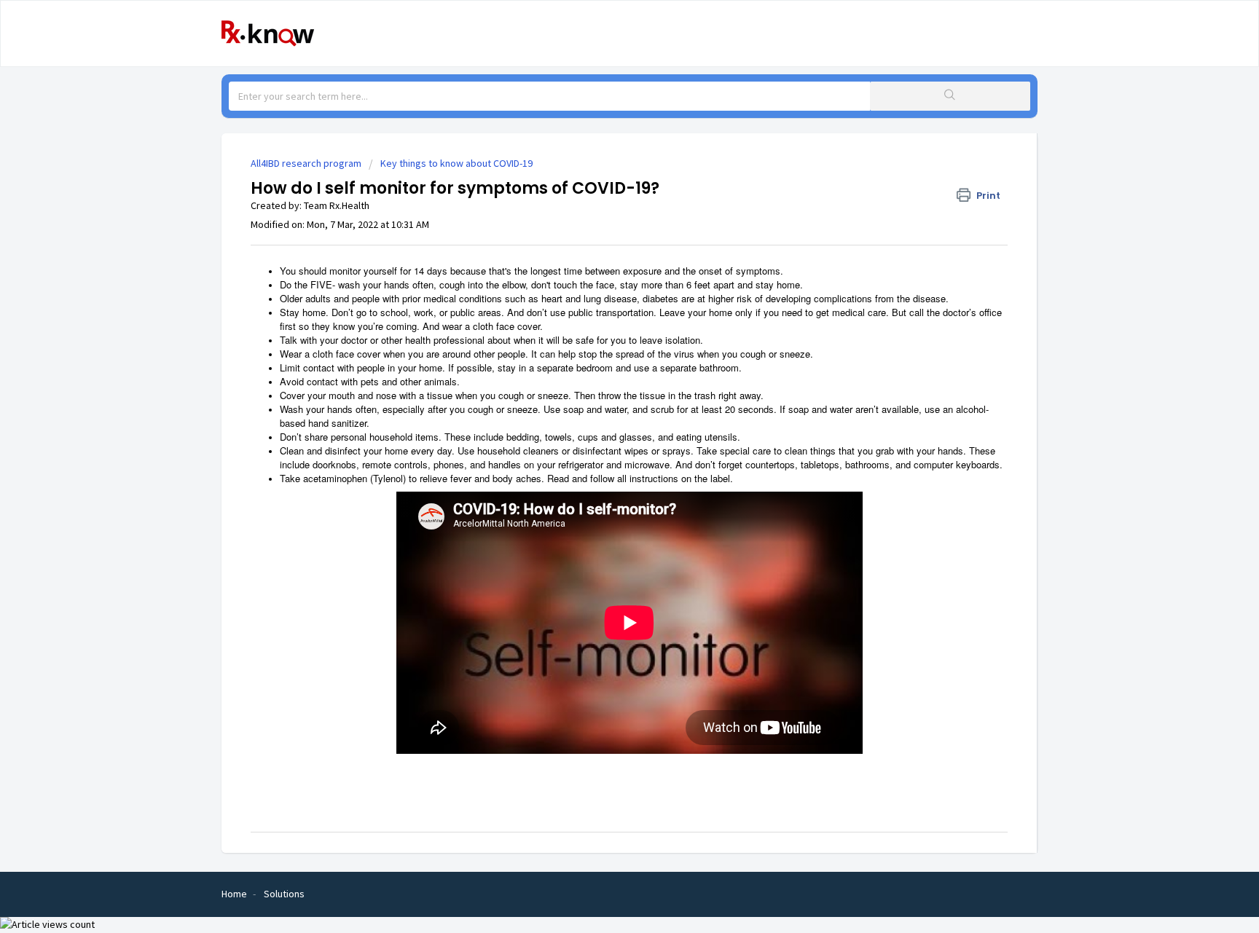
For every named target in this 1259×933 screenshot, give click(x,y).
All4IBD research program (306, 163)
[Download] (602, 277)
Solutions (284, 893)
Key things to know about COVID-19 (456, 163)
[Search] (950, 96)
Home (234, 893)
